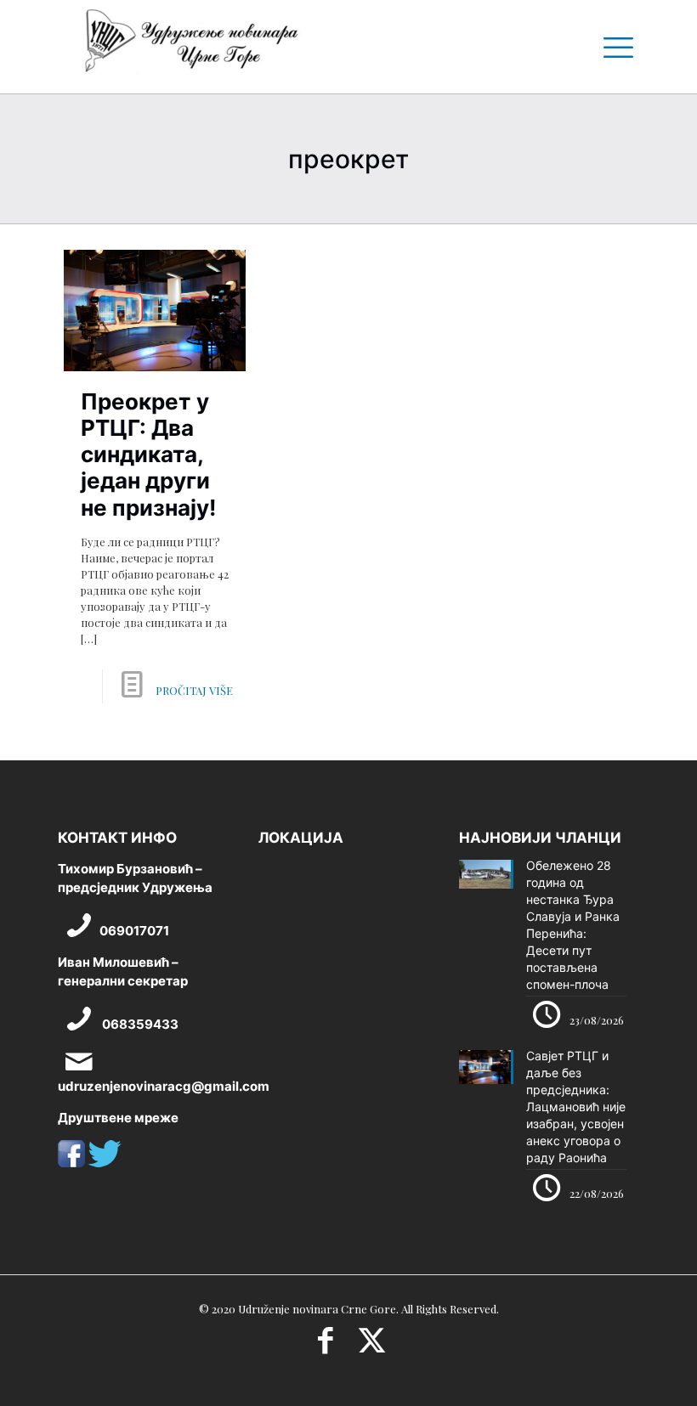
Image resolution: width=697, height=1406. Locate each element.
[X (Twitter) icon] (372, 1345)
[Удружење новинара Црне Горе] (190, 46)
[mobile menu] (612, 46)
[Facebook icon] (325, 1345)
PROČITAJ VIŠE (194, 690)
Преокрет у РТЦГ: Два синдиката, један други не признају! (148, 454)
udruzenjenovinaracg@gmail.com (163, 1086)
